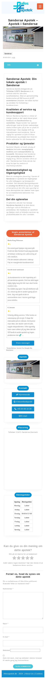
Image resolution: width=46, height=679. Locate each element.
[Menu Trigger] (40, 6)
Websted (6, 650)
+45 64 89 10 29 (23, 409)
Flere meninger (23, 343)
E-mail (24, 416)
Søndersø (8, 53)
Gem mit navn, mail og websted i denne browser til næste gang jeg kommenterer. (22, 659)
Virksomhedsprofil (24, 402)
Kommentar (8, 589)
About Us (29, 674)
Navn (5, 624)
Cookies (39, 674)
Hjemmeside (24, 395)
